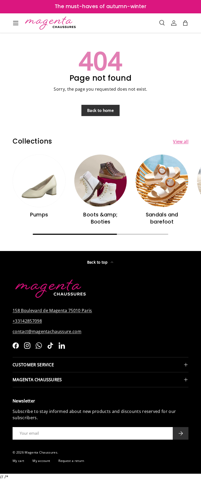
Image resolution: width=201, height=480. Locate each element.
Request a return (71, 461)
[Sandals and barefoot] (162, 181)
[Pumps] (39, 181)
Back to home (100, 110)
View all (180, 141)
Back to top (98, 262)
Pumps (39, 214)
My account (41, 461)
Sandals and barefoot (162, 218)
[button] (185, 23)
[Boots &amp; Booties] (100, 181)
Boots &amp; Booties (100, 218)
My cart (18, 461)
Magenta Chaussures (41, 452)
